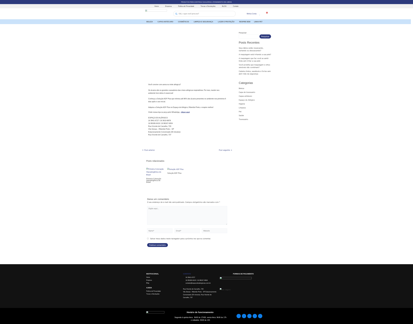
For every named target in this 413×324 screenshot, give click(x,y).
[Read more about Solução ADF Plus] (175, 169)
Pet (240, 111)
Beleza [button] (149, 22)
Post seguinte (225, 150)
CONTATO (187, 274)
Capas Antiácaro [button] (165, 22)
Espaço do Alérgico (247, 100)
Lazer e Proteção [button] (226, 22)
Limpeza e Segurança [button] (203, 22)
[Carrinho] (266, 14)
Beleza (241, 88)
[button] (150, 21)
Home (156, 6)
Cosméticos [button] (183, 22)
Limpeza (242, 108)
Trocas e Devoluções (208, 6)
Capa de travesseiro (247, 92)
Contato (235, 6)
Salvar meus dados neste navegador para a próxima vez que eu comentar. (180, 239)
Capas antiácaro (245, 96)
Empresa (168, 6)
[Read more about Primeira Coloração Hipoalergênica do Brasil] (155, 172)
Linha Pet (258, 22)
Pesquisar (243, 33)
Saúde (241, 115)
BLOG (224, 6)
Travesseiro (243, 119)
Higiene (242, 104)
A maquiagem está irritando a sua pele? (255, 54)
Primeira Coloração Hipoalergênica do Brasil (153, 180)
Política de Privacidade (186, 6)
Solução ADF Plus (174, 173)
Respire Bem (244, 22)
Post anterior (148, 150)
